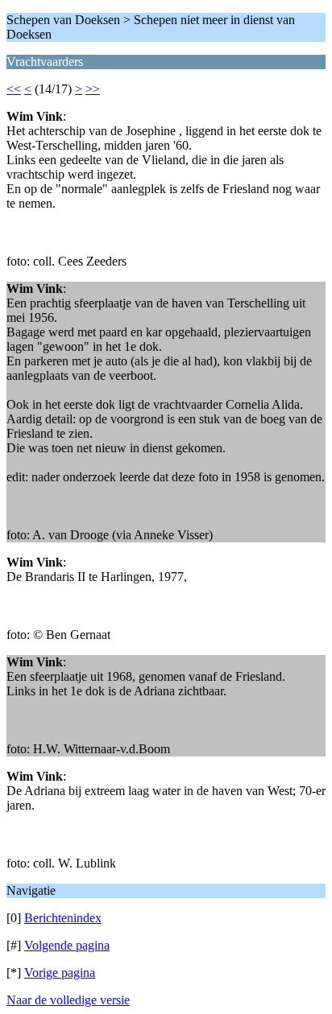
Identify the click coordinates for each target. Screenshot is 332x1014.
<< (13, 89)
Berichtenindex (63, 918)
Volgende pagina (67, 945)
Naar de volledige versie (68, 1000)
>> (92, 89)
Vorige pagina (59, 972)
